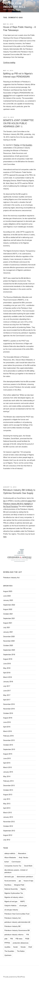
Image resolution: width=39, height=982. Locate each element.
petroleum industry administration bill (17, 922)
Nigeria (23, 889)
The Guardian (9, 951)
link (4, 501)
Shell (30, 947)
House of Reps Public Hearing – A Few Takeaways (19, 28)
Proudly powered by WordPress (14, 977)
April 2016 (6, 726)
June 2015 (7, 758)
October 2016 (8, 713)
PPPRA (7, 943)
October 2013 (8, 790)
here (4, 536)
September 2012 (9, 830)
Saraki (15, 947)
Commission (16, 861)
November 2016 (9, 708)
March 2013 (7, 812)
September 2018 (9, 654)
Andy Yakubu (23, 857)
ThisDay (17, 145)
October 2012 (8, 826)
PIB (11, 938)
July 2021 (6, 627)
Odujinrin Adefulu (10, 905)
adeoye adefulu (9, 853)
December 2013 (9, 785)
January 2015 (8, 772)
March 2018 (7, 677)
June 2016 (7, 722)
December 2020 (9, 636)
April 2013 (6, 808)
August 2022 (7, 609)
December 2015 (9, 740)
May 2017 (6, 695)
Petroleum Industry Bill (14, 5)
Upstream (7, 955)
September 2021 (9, 618)
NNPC (22, 901)
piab (5, 938)
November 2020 (9, 641)
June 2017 (7, 690)
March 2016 (7, 731)
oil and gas (23, 905)
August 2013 (7, 794)
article (30, 501)
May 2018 (6, 668)
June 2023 (7, 596)
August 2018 (7, 659)
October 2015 (8, 745)
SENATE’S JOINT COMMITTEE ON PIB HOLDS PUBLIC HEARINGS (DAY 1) (18, 123)
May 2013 (6, 803)
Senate (23, 947)
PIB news (19, 938)
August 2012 (7, 835)
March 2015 (7, 767)
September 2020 (9, 650)
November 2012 (9, 821)
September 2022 (9, 605)
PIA (27, 934)
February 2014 (8, 781)
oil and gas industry (11, 909)
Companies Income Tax (12, 865)
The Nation (21, 951)
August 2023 (7, 591)
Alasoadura (22, 853)
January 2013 (8, 817)
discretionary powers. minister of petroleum (15, 871)
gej (20, 880)
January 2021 (8, 632)
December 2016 (9, 704)
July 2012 (6, 839)
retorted (6, 95)
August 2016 (7, 718)
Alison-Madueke (10, 857)
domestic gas (9, 876)
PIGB (27, 938)
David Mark (28, 865)
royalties (7, 947)
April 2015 (6, 763)
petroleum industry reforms (14, 934)
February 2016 (8, 736)
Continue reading (9, 62)
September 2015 (9, 749)
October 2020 (8, 645)
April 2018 (6, 672)
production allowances (20, 943)
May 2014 (6, 776)
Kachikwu (7, 885)
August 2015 (7, 754)
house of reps (28, 880)
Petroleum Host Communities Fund (16, 914)
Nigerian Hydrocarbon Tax (13, 893)
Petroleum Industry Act (11, 577)
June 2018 (7, 663)
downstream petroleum (25, 876)
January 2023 (8, 600)
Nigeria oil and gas (10, 901)
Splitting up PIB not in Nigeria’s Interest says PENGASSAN (18, 75)
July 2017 (6, 686)
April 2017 (6, 699)
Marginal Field (19, 885)
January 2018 (8, 681)
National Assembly (11, 889)
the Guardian (27, 145)
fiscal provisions (10, 880)
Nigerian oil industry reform (13, 897)
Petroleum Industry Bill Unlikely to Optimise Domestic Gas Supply (19, 491)
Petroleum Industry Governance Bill (17, 930)
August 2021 (7, 623)
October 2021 (8, 614)
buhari (6, 861)
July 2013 (6, 799)
